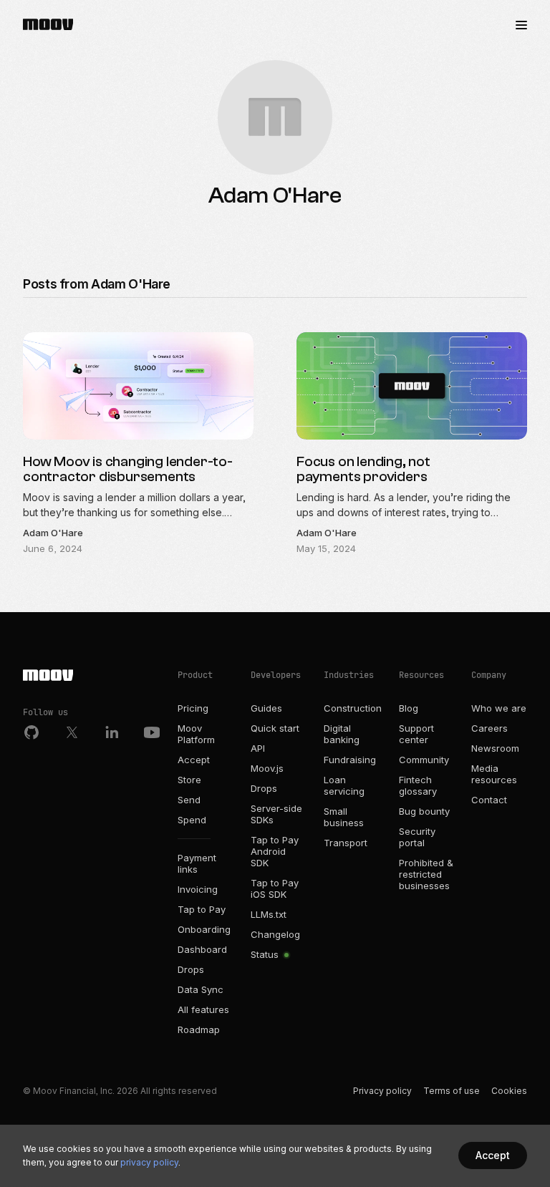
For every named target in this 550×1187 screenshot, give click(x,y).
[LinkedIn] (111, 732)
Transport (345, 842)
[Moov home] (91, 676)
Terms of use (451, 1090)
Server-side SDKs (276, 814)
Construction (353, 708)
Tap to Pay (202, 909)
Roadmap (199, 1029)
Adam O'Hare (53, 532)
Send (189, 799)
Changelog (275, 934)
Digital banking (342, 733)
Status (266, 954)
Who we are (498, 708)
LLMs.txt (268, 914)
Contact (489, 799)
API (258, 748)
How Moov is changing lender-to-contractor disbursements (128, 469)
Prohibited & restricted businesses (426, 874)
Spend (192, 819)
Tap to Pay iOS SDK (275, 888)
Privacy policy (382, 1090)
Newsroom (495, 748)
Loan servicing (344, 785)
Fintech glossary (418, 785)
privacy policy (149, 1162)
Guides (266, 708)
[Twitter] (71, 732)
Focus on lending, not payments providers (363, 469)
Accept (194, 759)
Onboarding (204, 929)
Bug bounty (424, 811)
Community (424, 759)
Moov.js (267, 768)
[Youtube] (151, 732)
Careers (489, 728)
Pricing (193, 708)
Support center (416, 733)
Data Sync (200, 989)
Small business (344, 816)
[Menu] (521, 24)
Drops (191, 969)
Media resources (494, 773)
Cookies (509, 1090)
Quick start (275, 728)
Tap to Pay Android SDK (275, 851)
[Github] (31, 732)
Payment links (197, 863)
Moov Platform (196, 733)
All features (203, 1009)
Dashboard (202, 949)
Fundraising (350, 759)
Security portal (417, 836)
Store (189, 779)
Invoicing (198, 889)
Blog (408, 708)
